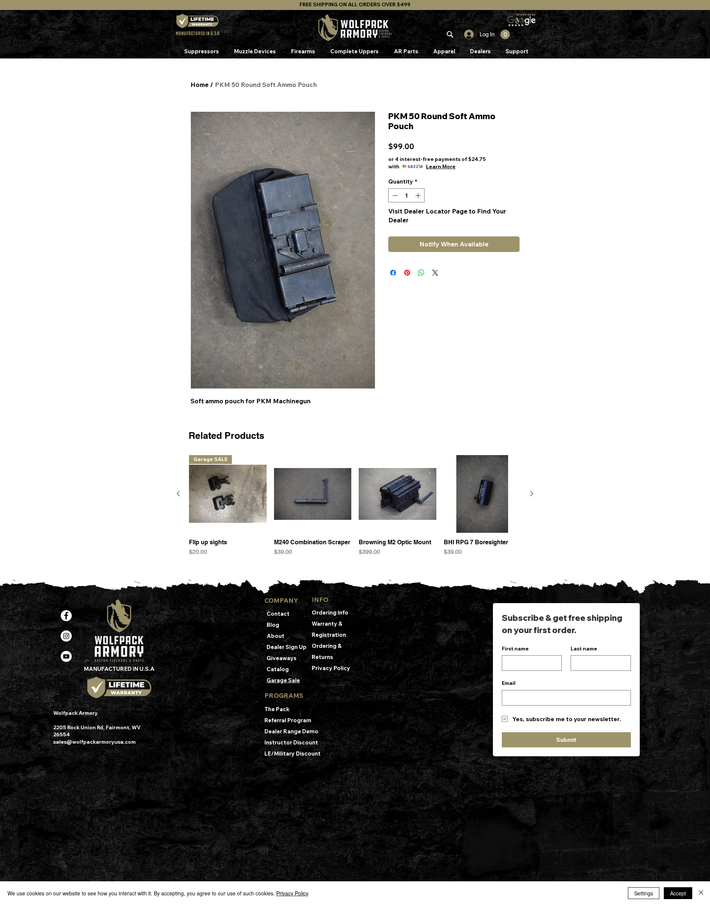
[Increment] (419, 195)
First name (515, 648)
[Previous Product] (178, 493)
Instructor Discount (291, 742)
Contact (278, 613)
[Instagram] (66, 636)
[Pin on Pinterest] (407, 272)
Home (199, 84)
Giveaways (282, 658)
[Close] (701, 893)
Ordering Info (330, 612)
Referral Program (287, 720)
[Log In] (466, 34)
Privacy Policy (331, 668)
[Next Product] (531, 493)
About (275, 635)
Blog (273, 624)
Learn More (441, 166)
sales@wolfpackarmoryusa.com (94, 742)
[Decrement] (394, 195)
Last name (584, 648)
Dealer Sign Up (287, 646)
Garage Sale (283, 680)
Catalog (278, 669)
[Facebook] (66, 615)
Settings (643, 893)
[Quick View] (313, 494)
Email (508, 683)
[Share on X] (435, 272)
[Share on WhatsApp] (421, 272)
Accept (678, 893)
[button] (505, 34)
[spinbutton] (406, 195)
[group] (355, 513)
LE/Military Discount (292, 753)
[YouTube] (66, 656)
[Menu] (450, 34)
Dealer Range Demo (292, 731)
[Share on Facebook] (393, 272)
